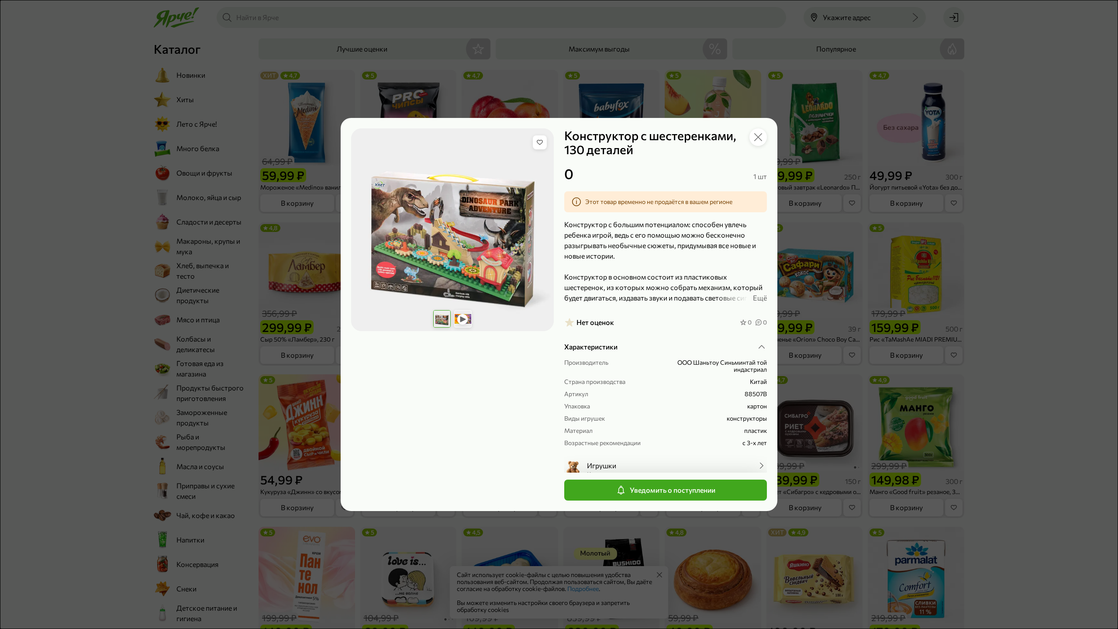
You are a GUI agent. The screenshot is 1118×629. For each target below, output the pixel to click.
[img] (540, 142)
